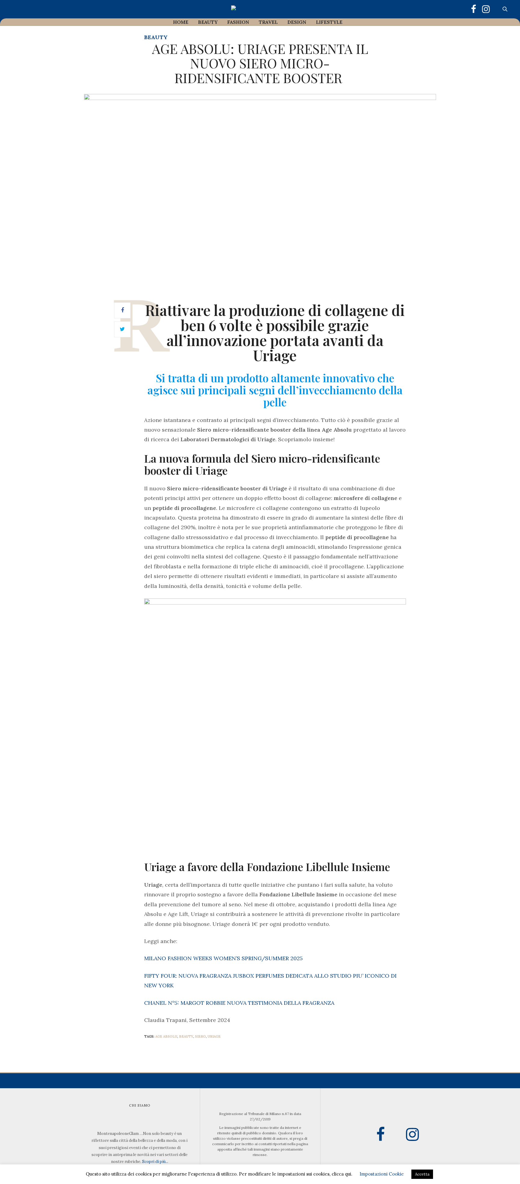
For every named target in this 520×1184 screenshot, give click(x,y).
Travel (268, 22)
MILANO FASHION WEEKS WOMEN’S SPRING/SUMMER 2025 (223, 958)
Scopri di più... (155, 1161)
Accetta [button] (422, 1174)
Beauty (208, 22)
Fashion (238, 22)
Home (180, 22)
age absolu (166, 1036)
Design (296, 22)
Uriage (214, 1036)
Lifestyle (329, 22)
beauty (186, 1036)
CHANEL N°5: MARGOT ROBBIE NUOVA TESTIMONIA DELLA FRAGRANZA (239, 1002)
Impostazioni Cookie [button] (382, 1174)
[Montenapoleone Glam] (260, 9)
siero (200, 1036)
